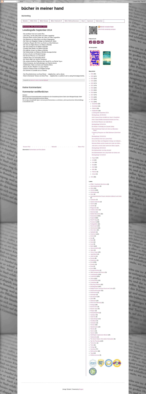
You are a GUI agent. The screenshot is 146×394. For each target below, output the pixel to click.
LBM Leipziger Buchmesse (97, 272)
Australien (93, 199)
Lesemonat (93, 276)
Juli (93, 160)
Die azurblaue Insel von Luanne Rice (102, 138)
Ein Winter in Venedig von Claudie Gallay (103, 126)
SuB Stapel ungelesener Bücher (99, 335)
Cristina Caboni (94, 210)
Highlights (93, 232)
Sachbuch (93, 315)
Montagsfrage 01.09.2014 (99, 155)
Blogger (81, 389)
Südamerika (93, 337)
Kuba (91, 266)
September (95, 110)
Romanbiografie (94, 312)
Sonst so (92, 331)
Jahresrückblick (94, 248)
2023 (92, 81)
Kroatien (92, 264)
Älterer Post (81, 146)
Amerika (92, 190)
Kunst (91, 268)
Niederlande (93, 292)
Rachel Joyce (94, 308)
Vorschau (92, 349)
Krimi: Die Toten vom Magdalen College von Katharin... (106, 141)
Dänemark (93, 212)
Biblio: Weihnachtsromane (72, 21)
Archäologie (93, 192)
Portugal (92, 304)
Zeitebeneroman (94, 355)
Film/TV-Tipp (93, 220)
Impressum (90, 21)
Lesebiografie (94, 274)
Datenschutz (99, 21)
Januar (94, 174)
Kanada (92, 258)
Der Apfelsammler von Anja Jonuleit (101, 150)
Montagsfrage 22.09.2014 (99, 124)
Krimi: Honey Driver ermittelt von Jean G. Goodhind (105, 117)
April (93, 167)
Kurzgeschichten (94, 270)
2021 (92, 85)
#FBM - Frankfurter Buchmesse (98, 184)
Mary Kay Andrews (95, 284)
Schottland (93, 321)
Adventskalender (95, 186)
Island (92, 242)
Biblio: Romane (44, 21)
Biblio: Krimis (33, 21)
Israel (91, 244)
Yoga (91, 353)
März (93, 169)
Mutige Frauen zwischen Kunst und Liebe (101, 288)
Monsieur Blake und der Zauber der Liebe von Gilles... (106, 143)
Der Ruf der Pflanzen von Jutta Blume (102, 122)
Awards (92, 205)
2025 (92, 76)
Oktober (94, 108)
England (92, 218)
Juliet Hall (93, 256)
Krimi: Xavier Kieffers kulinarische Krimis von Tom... (105, 119)
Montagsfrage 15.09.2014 (99, 136)
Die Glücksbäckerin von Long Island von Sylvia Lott (105, 152)
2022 (92, 83)
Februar (94, 171)
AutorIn (92, 203)
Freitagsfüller (93, 224)
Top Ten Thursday (95, 341)
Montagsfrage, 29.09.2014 (99, 115)
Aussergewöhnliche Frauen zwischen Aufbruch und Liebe (105, 196)
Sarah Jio (93, 316)
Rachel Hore (93, 306)
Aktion (92, 188)
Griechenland (94, 228)
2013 (92, 177)
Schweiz (92, 325)
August (94, 158)
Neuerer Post (26, 146)
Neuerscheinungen (95, 290)
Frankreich (93, 222)
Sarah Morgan (94, 318)
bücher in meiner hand (42, 8)
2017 (92, 95)
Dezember (95, 103)
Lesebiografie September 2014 (100, 112)
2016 (92, 97)
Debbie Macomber (95, 214)
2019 (92, 90)
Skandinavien (94, 327)
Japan (92, 250)
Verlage (92, 347)
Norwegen (93, 294)
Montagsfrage (94, 286)
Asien (91, 194)
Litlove (92, 278)
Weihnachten (94, 351)
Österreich (93, 300)
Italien (92, 246)
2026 (92, 74)
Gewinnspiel (93, 226)
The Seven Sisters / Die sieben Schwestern (102, 339)
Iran (91, 238)
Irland (91, 240)
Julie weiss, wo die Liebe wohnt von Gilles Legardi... (106, 145)
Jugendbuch (93, 254)
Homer (92, 236)
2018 (92, 92)
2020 (92, 88)
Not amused (93, 296)
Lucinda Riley (94, 280)
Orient (92, 298)
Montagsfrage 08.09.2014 (99, 148)
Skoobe (92, 329)
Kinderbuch (93, 260)
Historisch (93, 234)
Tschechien (93, 343)
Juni (93, 162)
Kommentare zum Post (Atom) (37, 149)
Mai (93, 164)
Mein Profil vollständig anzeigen (107, 29)
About (83, 21)
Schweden (93, 323)
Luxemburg (93, 282)
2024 (92, 78)
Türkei (92, 345)
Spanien (92, 333)
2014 (92, 101)
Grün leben (93, 230)
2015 (92, 99)
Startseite (25, 21)
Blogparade (93, 208)
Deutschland (93, 216)
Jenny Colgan (94, 252)
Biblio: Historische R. (56, 21)
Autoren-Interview (95, 201)
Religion (92, 310)
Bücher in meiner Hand (106, 27)
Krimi (91, 262)
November (95, 106)
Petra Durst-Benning (95, 302)
